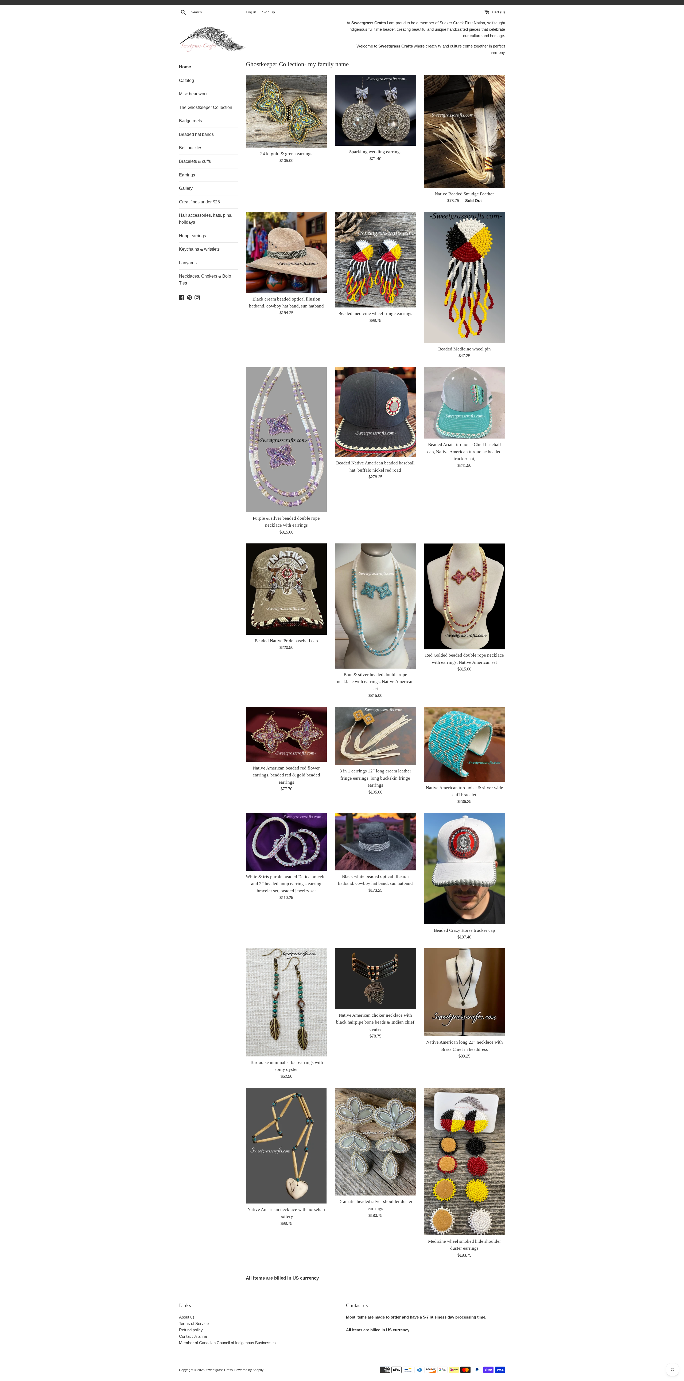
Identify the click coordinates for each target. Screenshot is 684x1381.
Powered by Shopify (248, 1370)
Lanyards (188, 263)
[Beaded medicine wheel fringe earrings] (375, 259)
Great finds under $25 (199, 202)
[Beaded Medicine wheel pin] (464, 277)
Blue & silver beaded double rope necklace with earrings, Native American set (375, 681)
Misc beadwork (193, 94)
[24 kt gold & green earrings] (286, 111)
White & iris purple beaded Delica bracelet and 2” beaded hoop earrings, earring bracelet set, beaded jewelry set (286, 883)
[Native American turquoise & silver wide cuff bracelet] (464, 744)
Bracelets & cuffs (195, 161)
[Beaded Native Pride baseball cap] (286, 589)
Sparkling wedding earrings (375, 151)
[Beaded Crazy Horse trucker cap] (464, 868)
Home (185, 67)
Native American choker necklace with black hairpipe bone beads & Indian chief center (375, 1022)
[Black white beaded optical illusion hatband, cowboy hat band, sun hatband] (375, 841)
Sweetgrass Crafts (219, 1370)
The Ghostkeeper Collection (205, 107)
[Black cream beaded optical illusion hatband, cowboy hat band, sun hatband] (286, 252)
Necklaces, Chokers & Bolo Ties (205, 279)
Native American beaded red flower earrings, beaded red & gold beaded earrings (286, 775)
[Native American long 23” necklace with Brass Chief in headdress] (464, 992)
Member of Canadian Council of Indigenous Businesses (227, 1342)
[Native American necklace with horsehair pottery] (286, 1146)
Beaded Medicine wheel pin (464, 349)
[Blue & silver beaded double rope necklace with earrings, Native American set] (375, 606)
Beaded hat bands (196, 134)
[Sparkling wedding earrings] (375, 110)
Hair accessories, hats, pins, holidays (205, 218)
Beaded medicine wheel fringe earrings (375, 313)
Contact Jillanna (193, 1336)
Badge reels (190, 121)
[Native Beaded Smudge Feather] (464, 131)
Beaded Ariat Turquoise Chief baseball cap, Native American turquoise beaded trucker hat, (464, 451)
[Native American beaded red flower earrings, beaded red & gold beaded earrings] (286, 734)
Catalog (186, 80)
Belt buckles (190, 147)
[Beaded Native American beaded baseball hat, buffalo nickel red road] (375, 412)
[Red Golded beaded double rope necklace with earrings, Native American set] (464, 596)
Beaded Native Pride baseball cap (286, 640)
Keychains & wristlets (199, 249)
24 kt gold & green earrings (286, 153)
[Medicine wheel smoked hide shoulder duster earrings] (464, 1161)
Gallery (186, 188)
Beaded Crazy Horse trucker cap (464, 930)
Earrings (187, 175)
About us (187, 1317)
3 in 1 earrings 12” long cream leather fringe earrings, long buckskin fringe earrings (375, 778)
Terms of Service (194, 1323)
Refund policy (191, 1330)
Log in (251, 12)
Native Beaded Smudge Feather (464, 193)
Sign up (268, 12)
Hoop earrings (192, 236)
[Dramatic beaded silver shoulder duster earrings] (375, 1141)
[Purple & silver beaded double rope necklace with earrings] (286, 439)
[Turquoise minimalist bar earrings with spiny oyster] (286, 1002)
